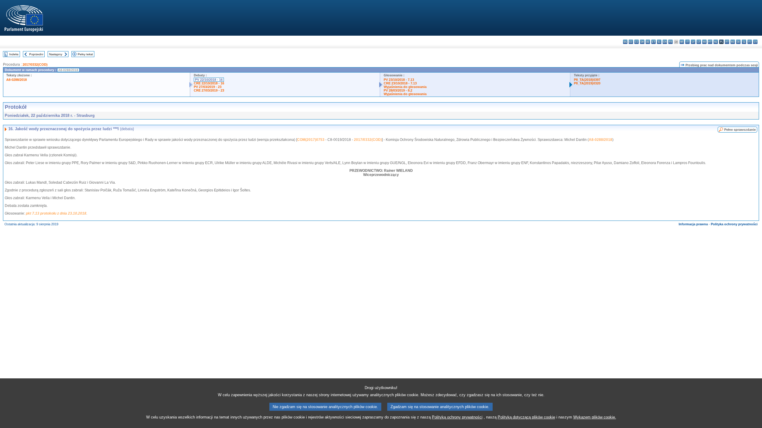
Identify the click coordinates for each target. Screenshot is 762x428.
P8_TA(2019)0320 (587, 83)
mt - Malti (710, 42)
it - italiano (687, 42)
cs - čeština (636, 42)
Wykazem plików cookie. (594, 417)
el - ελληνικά (659, 42)
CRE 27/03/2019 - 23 (209, 90)
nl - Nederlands (715, 42)
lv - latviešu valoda (693, 42)
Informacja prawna (693, 224)
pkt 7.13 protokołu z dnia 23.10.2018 (56, 213)
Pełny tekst (85, 54)
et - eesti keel (653, 42)
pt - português (727, 42)
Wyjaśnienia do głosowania (405, 87)
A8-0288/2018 (16, 79)
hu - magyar (704, 42)
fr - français (670, 42)
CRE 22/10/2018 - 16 (209, 83)
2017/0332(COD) (35, 64)
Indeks (13, 54)
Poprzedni (36, 54)
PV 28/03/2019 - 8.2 (398, 90)
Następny (55, 54)
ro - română (732, 42)
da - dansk (642, 42)
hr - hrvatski (682, 42)
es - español (631, 42)
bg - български (625, 42)
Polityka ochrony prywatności (734, 224)
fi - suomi (749, 42)
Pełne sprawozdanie (740, 129)
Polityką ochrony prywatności (457, 417)
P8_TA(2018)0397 (587, 79)
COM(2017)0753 (310, 140)
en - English (665, 42)
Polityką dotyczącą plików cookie (526, 417)
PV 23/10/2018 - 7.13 (399, 79)
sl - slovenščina (744, 42)
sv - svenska (755, 42)
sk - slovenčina (738, 42)
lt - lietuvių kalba (699, 42)
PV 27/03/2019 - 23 (207, 87)
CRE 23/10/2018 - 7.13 (400, 83)
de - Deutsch (648, 42)
